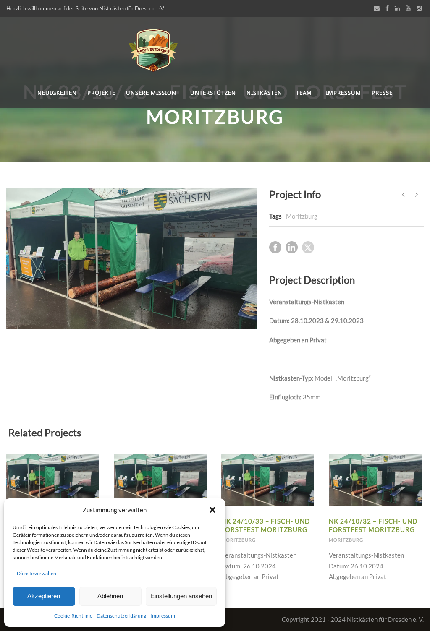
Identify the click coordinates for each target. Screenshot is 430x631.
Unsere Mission (151, 92)
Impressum (162, 616)
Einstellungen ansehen (181, 596)
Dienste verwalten (36, 573)
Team (304, 92)
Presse (382, 92)
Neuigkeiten (57, 92)
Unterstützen (213, 92)
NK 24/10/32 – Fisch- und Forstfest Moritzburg (373, 525)
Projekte (101, 92)
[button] (212, 510)
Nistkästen (264, 92)
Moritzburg (301, 216)
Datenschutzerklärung (121, 616)
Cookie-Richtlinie (73, 616)
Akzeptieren (43, 596)
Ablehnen (110, 596)
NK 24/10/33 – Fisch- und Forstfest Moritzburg (265, 525)
